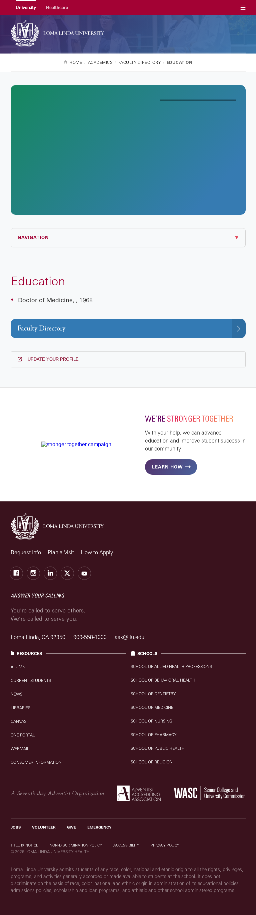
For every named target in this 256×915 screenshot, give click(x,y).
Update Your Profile (52, 359)
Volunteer (44, 827)
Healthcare (57, 7)
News (16, 694)
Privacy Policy (165, 845)
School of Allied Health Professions (171, 666)
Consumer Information (36, 762)
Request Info (26, 552)
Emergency (99, 827)
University (26, 7)
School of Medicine (152, 707)
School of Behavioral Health (163, 680)
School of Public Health (158, 748)
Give (71, 827)
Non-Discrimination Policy (76, 845)
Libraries (20, 707)
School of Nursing (151, 721)
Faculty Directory (41, 328)
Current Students (31, 680)
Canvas (18, 721)
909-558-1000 (90, 637)
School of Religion (152, 761)
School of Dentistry (153, 693)
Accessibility (126, 845)
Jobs (16, 827)
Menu (243, 7)
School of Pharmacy (153, 734)
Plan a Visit (61, 552)
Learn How (167, 466)
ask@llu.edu (129, 637)
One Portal (23, 734)
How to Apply (97, 552)
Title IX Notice (24, 845)
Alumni (18, 666)
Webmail (20, 748)
